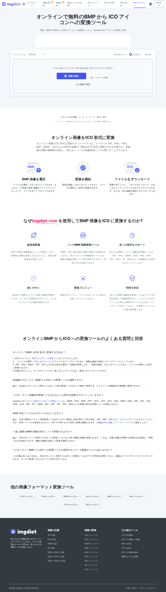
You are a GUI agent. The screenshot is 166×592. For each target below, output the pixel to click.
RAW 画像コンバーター (114, 422)
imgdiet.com (45, 220)
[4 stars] (90, 117)
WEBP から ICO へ (71, 496)
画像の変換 (46, 4)
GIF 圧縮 (51, 548)
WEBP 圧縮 (52, 544)
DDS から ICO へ (93, 504)
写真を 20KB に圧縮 (56, 552)
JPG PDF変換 (127, 535)
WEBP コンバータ (92, 544)
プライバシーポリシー (148, 588)
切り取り (148, 54)
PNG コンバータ (91, 539)
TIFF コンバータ (91, 556)
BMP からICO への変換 (43, 358)
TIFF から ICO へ (71, 504)
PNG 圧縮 (52, 539)
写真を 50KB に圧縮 (56, 556)
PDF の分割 (126, 544)
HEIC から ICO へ (136, 496)
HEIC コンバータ (91, 561)
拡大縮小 (136, 54)
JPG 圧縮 (51, 535)
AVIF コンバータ (91, 552)
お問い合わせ (131, 588)
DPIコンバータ (93, 4)
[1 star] (79, 117)
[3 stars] (86, 117)
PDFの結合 (123, 4)
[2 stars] (83, 117)
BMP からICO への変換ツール (48, 401)
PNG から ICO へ (49, 496)
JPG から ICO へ (27, 496)
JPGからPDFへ (109, 4)
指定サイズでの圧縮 (74, 4)
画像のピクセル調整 (130, 556)
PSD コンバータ (91, 569)
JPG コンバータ (91, 535)
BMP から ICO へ (139, 4)
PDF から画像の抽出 (130, 552)
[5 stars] (93, 117)
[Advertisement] (83, 41)
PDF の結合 (126, 548)
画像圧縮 (59, 4)
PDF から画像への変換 (131, 539)
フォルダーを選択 (100, 77)
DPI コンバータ (91, 565)
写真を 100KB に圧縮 (56, 561)
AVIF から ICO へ (93, 496)
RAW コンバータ (91, 548)
